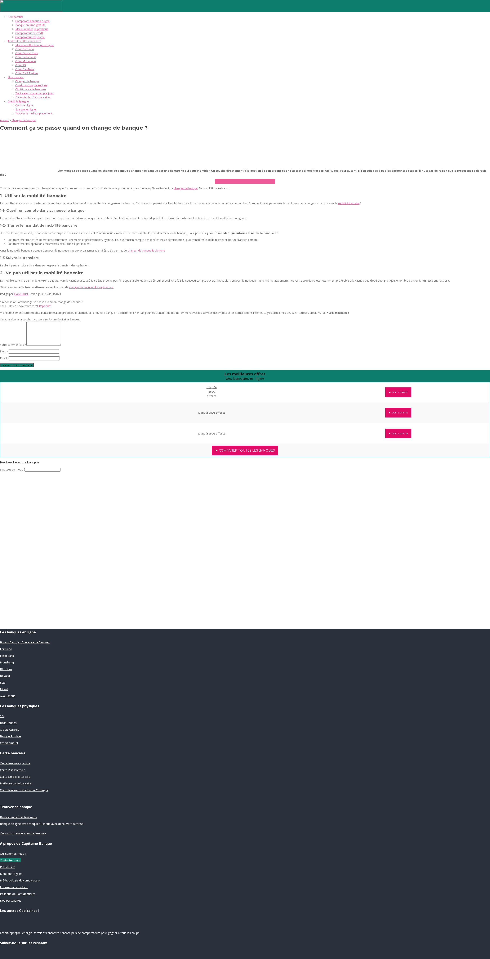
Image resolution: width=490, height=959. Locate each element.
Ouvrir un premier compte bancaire (23, 833)
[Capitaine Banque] (31, 10)
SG (2, 716)
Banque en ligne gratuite (30, 25)
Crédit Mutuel (9, 743)
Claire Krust (21, 294)
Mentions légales (11, 874)
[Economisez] (26, 584)
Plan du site (7, 867)
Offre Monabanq (25, 61)
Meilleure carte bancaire (16, 783)
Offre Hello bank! (25, 57)
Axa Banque (8, 696)
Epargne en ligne (25, 109)
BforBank (6, 669)
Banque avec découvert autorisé (62, 824)
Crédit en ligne (24, 105)
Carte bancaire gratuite (15, 763)
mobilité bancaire (348, 203)
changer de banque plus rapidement (91, 287)
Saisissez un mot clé (12, 469)
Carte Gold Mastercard (15, 776)
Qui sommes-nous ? (13, 853)
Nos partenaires (10, 900)
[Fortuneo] (58, 431)
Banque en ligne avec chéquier (20, 824)
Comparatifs (15, 17)
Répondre (45, 306)
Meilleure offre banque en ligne (34, 45)
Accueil (4, 120)
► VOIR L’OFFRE (398, 392)
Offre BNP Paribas (26, 73)
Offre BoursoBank (26, 53)
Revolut (5, 676)
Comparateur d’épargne (30, 37)
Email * (4, 358)
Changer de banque (27, 81)
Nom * (4, 351)
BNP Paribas (8, 723)
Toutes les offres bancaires (24, 41)
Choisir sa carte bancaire (30, 89)
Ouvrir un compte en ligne (31, 85)
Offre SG (20, 65)
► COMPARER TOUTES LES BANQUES (245, 450)
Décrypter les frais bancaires (33, 97)
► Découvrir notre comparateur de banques (245, 181)
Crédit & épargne (18, 101)
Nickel (4, 689)
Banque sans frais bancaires (18, 817)
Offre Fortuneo (24, 49)
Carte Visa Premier (12, 770)
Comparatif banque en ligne (32, 21)
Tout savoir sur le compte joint (34, 93)
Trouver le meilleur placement (33, 113)
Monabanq (7, 662)
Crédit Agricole (9, 729)
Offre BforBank (24, 69)
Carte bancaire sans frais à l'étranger (24, 790)
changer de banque (186, 188)
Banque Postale (10, 736)
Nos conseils (16, 77)
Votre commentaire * (13, 344)
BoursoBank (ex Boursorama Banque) (25, 642)
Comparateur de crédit (29, 33)
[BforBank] (58, 389)
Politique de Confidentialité (17, 894)
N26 (3, 682)
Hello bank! (7, 656)
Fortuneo (6, 649)
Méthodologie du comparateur (20, 880)
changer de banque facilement (146, 250)
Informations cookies (14, 887)
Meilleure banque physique (31, 29)
